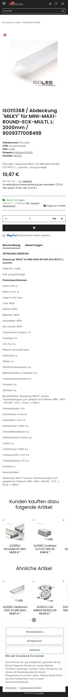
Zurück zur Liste (12, 22)
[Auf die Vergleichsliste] (50, 38)
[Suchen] (62, 11)
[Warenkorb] (62, 3)
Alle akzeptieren (34, 631)
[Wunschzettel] (56, 3)
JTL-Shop (39, 693)
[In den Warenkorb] (5, 31)
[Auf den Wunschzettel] (58, 38)
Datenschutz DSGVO (30, 687)
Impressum (11, 687)
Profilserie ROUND (23, 152)
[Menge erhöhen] (61, 218)
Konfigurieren (34, 640)
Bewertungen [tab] (34, 245)
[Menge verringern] (6, 218)
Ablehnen (34, 650)
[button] (50, 3)
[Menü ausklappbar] (4, 2)
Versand (27, 181)
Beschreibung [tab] (11, 245)
